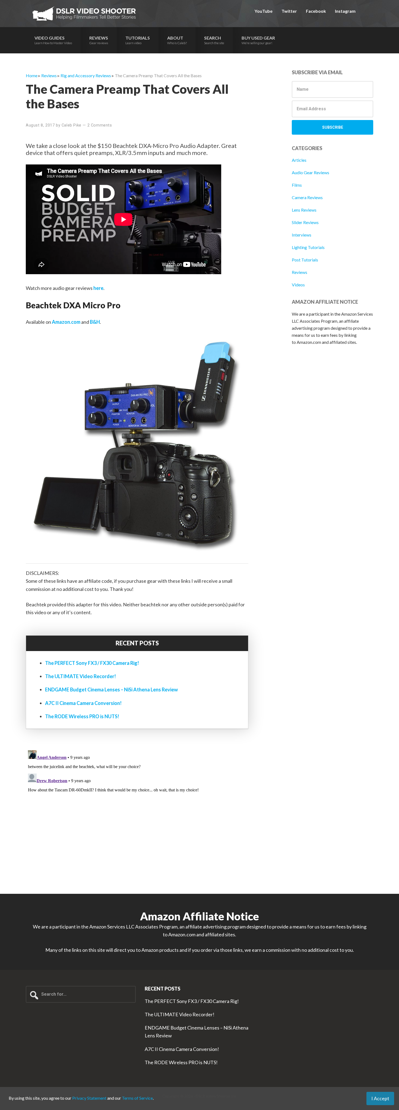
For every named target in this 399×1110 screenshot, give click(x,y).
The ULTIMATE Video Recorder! (80, 676)
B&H (95, 322)
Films (297, 184)
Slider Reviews (305, 222)
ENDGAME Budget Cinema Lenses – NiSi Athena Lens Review (111, 689)
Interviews (301, 234)
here (98, 288)
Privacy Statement (89, 1098)
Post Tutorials (305, 259)
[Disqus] (137, 816)
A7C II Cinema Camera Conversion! (83, 703)
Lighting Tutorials (308, 247)
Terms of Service (137, 1098)
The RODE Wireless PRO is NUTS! (82, 716)
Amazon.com (66, 322)
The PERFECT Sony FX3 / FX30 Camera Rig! (92, 663)
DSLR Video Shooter (84, 13)
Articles (299, 160)
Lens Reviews (304, 209)
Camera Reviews (307, 197)
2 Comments (99, 125)
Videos (298, 284)
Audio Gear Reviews (310, 172)
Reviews (299, 272)
